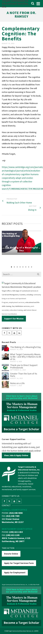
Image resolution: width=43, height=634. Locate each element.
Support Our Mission (14, 318)
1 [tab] (11, 267)
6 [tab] (26, 267)
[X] (9, 333)
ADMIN (36, 631)
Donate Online (11, 553)
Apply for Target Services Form (19, 563)
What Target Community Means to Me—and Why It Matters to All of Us (25, 357)
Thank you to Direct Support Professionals (24, 366)
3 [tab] (17, 267)
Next (39, 248)
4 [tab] (20, 267)
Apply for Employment (14, 572)
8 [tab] (31, 267)
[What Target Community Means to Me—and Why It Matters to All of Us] (5, 356)
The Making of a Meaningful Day (25, 347)
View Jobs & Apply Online (16, 455)
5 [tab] (23, 267)
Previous (3, 248)
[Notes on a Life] (5, 384)
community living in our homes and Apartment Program (21, 298)
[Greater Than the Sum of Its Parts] (5, 376)
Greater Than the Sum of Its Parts (23, 374)
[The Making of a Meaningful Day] (5, 348)
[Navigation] (38, 3)
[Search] (32, 3)
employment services (16, 302)
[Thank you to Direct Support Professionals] (5, 367)
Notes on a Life (17, 383)
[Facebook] (4, 333)
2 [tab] (14, 267)
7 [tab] (28, 267)
